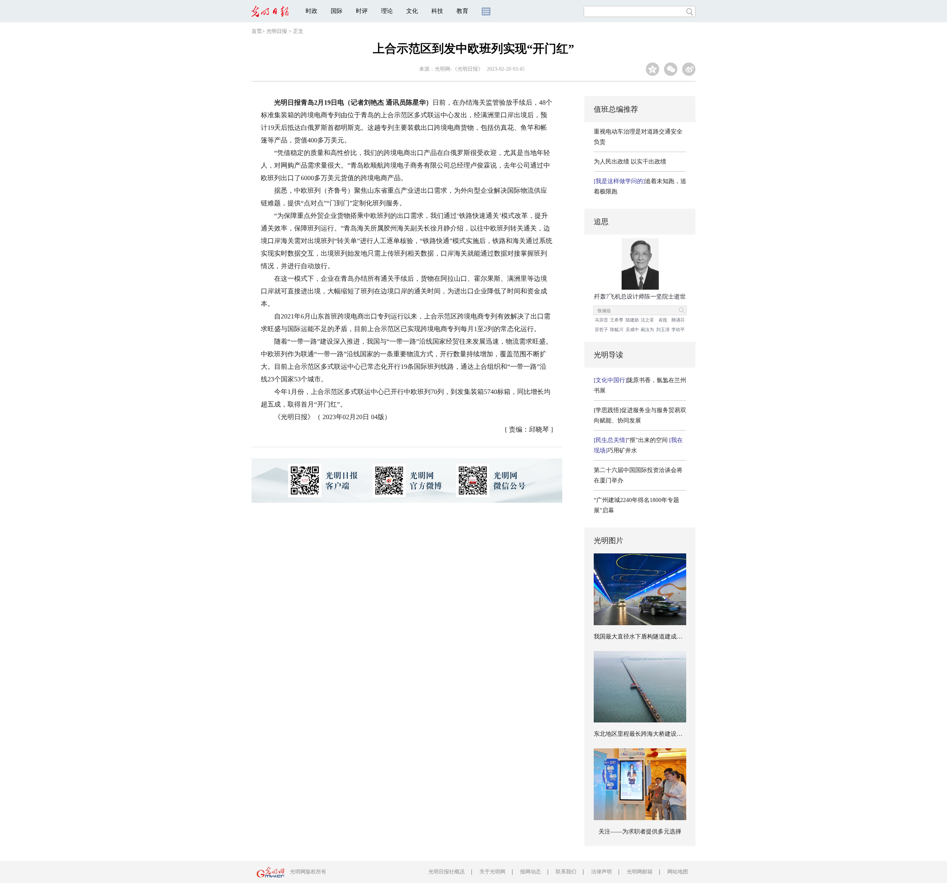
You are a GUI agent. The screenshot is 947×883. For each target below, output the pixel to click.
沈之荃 (647, 320)
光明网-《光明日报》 (459, 69)
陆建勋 (632, 320)
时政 (311, 11)
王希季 (616, 320)
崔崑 (662, 320)
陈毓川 (616, 329)
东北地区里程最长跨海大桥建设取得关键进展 (653, 734)
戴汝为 (647, 329)
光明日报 (276, 31)
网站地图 (677, 871)
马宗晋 (601, 320)
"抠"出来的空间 (631, 440)
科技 (437, 11)
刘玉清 (663, 329)
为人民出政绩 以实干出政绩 (630, 161)
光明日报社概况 (446, 871)
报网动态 (530, 871)
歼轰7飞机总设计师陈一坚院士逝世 (640, 296)
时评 (362, 11)
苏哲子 (601, 329)
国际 (337, 11)
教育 (462, 11)
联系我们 (566, 871)
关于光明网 (492, 871)
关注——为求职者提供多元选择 (640, 831)
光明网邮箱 (640, 871)
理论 (387, 11)
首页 (257, 31)
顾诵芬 (678, 320)
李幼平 (678, 329)
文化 (412, 11)
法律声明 (601, 871)
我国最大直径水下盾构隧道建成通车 (641, 636)
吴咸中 (632, 329)
